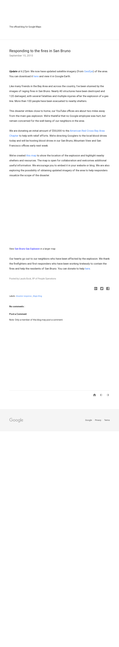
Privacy (98, 420)
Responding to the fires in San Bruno (40, 51)
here (36, 76)
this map (31, 155)
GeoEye (88, 71)
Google (88, 420)
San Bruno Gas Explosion (27, 249)
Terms (107, 420)
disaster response (24, 296)
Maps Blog (37, 296)
